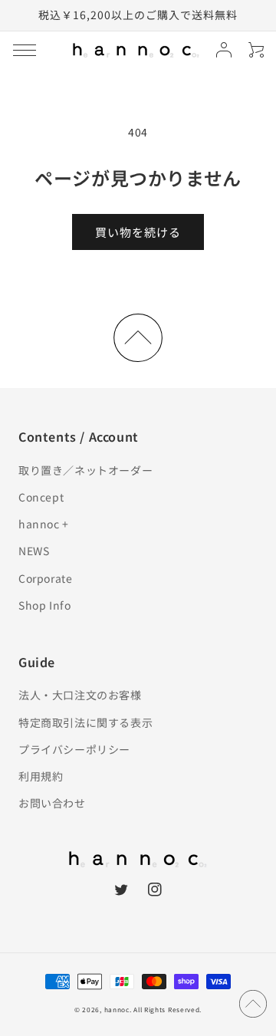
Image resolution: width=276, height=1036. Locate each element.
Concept (41, 497)
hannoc (117, 1009)
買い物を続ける (138, 232)
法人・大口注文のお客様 (80, 694)
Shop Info (44, 605)
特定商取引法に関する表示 (85, 722)
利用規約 (40, 776)
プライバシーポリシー (74, 749)
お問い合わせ (52, 803)
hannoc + (43, 523)
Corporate (45, 578)
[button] (24, 50)
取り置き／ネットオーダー (85, 470)
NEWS (33, 550)
